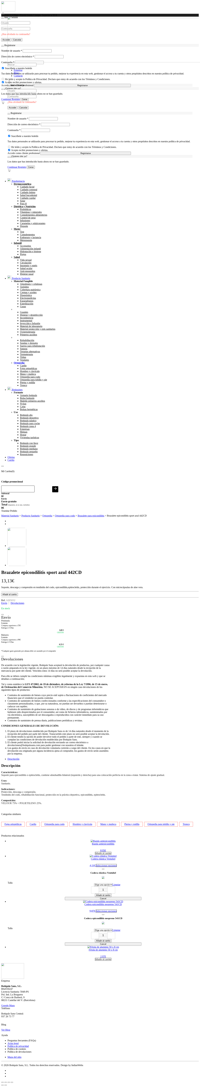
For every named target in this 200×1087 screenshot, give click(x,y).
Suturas (23, 348)
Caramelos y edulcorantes (32, 223)
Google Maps (8, 1005)
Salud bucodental (28, 195)
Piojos (23, 254)
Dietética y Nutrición (25, 206)
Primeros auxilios (28, 334)
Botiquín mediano (29, 448)
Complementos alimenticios (33, 215)
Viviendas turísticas (29, 437)
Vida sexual (26, 260)
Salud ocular (26, 268)
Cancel (103, 898)
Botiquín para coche (30, 423)
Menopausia (26, 240)
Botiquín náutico (28, 420)
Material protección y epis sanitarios (37, 329)
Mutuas (23, 432)
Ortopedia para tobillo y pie (33, 379)
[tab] (103, 759)
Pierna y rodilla (27, 382)
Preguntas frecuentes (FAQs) (22, 1040)
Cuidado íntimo (27, 192)
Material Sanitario (10, 515)
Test (22, 231)
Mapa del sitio (14, 1057)
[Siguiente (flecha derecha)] (5, 1085)
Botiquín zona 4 (28, 426)
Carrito (11, 460)
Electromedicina (28, 298)
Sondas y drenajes (29, 343)
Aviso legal (13, 1043)
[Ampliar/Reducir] (2, 1082)
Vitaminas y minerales (31, 212)
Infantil (18, 243)
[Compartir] (9, 1082)
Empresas (25, 429)
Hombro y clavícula (30, 371)
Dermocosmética (22, 184)
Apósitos (24, 286)
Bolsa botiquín (27, 398)
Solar (22, 200)
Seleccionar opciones (106, 865)
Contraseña (14, 130)
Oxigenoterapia (27, 331)
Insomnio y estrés (28, 265)
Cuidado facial (27, 186)
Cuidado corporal (28, 189)
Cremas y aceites (28, 292)
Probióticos (25, 209)
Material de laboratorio (31, 326)
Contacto (18, 75)
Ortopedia (47, 515)
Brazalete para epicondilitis (91, 515)
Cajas (22, 406)
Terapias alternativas (30, 351)
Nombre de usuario (18, 118)
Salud (17, 257)
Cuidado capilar (28, 198)
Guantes (24, 312)
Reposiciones (26, 454)
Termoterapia (26, 354)
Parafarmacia (18, 181)
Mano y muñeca (28, 374)
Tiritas (23, 357)
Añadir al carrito (9, 594)
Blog (16, 73)
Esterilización (26, 303)
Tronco (23, 385)
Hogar (23, 434)
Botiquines (16, 389)
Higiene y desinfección (31, 315)
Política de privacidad (18, 1046)
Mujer (17, 229)
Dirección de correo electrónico (24, 124)
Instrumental (26, 320)
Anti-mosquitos (27, 271)
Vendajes (24, 360)
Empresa (18, 70)
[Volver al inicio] (8, 10)
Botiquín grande (28, 446)
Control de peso (28, 217)
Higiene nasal (26, 274)
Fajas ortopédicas (28, 368)
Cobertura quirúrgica (30, 289)
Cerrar (24, 99)
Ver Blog (5, 1030)
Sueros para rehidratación (32, 346)
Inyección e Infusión (30, 323)
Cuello (23, 365)
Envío (4, 603)
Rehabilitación (27, 340)
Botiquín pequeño (29, 451)
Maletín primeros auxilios (32, 401)
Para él (23, 203)
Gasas (23, 306)
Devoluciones (17, 603)
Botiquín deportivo (29, 417)
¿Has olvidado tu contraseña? (22, 102)
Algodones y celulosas (31, 284)
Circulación (25, 262)
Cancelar (23, 107)
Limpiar (116, 884)
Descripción (13, 759)
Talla (10, 882)
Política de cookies (17, 1049)
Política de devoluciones (19, 1051)
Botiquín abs (26, 415)
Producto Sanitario (20, 278)
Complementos (27, 234)
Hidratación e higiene (30, 251)
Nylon (23, 403)
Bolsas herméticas (29, 409)
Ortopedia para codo (30, 377)
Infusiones (25, 220)
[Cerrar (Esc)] (12, 1082)
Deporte (24, 226)
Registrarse (82, 85)
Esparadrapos (26, 301)
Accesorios (25, 246)
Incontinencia (26, 317)
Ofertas (11, 457)
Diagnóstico (26, 295)
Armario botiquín (28, 395)
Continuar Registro (10, 99)
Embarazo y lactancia (30, 237)
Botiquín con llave (29, 443)
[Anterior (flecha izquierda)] (2, 1085)
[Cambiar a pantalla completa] (5, 1082)
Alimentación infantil (30, 248)
